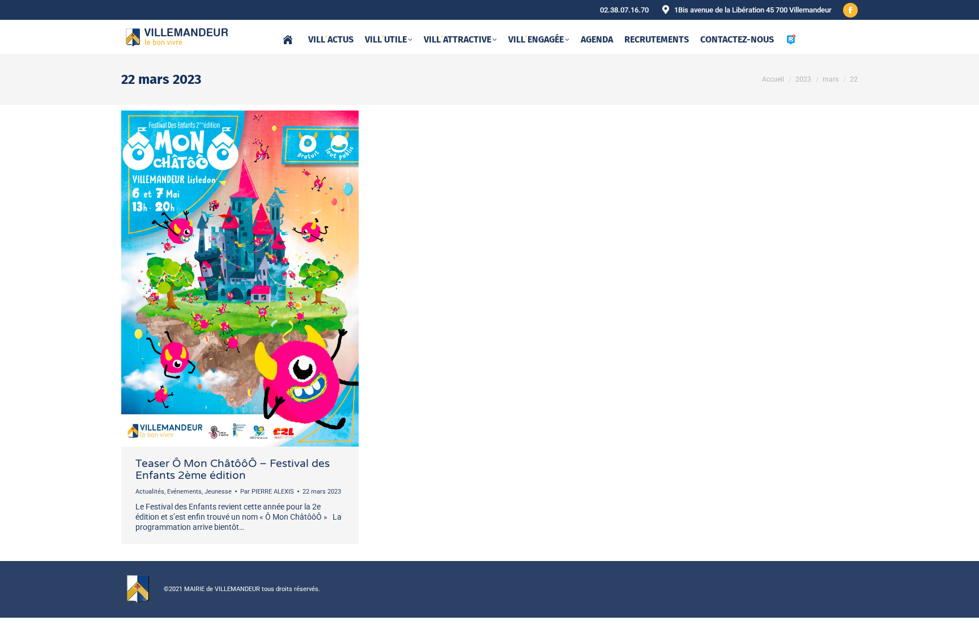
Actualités (149, 491)
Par (267, 491)
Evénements (184, 491)
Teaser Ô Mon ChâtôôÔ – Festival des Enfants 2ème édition (232, 469)
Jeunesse (218, 491)
